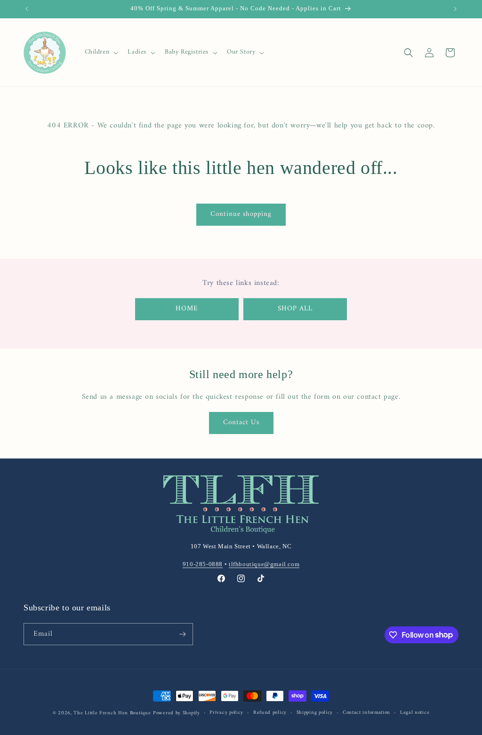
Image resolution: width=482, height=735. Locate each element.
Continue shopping (241, 214)
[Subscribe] (182, 634)
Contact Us (241, 422)
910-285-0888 (203, 564)
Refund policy (270, 713)
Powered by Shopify (176, 713)
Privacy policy (226, 713)
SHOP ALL (295, 308)
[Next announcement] (455, 9)
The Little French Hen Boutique (112, 713)
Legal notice (414, 713)
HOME (187, 308)
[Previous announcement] (26, 9)
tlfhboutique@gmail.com (264, 564)
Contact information (366, 713)
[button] (100, 52)
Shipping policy (315, 713)
